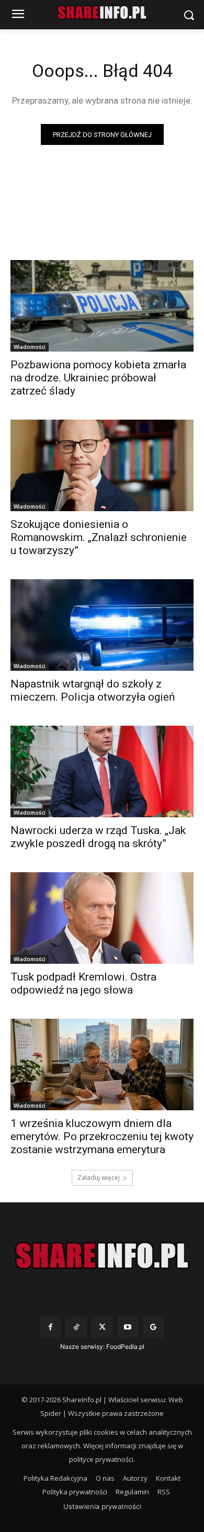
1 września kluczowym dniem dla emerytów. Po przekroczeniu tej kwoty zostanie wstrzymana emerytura (102, 1136)
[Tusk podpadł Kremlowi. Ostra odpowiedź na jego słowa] (102, 918)
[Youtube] (128, 1327)
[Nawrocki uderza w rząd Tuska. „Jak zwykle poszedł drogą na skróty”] (102, 771)
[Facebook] (50, 1327)
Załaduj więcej (98, 1177)
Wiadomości (30, 347)
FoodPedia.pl (125, 1346)
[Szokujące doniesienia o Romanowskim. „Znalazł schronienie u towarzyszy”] (102, 465)
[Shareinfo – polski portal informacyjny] (102, 1255)
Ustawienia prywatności (102, 1506)
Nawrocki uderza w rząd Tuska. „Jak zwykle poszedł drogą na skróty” (98, 837)
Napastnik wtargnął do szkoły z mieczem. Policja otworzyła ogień (92, 690)
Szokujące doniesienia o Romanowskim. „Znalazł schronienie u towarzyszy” (98, 537)
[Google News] (153, 1327)
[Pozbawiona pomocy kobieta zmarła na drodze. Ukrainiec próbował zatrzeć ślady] (102, 306)
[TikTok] (76, 1327)
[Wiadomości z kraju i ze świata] (102, 12)
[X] (102, 1327)
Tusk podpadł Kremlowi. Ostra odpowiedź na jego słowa (83, 983)
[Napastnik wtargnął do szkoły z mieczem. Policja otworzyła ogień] (102, 625)
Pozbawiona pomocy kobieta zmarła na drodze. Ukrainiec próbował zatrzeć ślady (98, 377)
